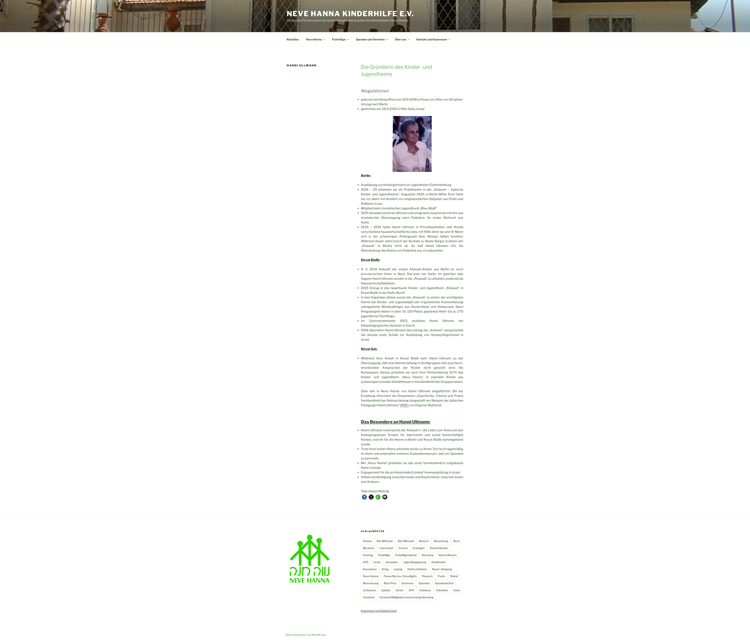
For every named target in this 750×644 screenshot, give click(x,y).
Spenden (424, 583)
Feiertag (368, 555)
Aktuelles (292, 39)
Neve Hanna (314, 39)
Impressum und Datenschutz (379, 610)
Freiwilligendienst (406, 555)
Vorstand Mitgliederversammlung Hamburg (406, 597)
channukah (386, 548)
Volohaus (425, 590)
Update (385, 590)
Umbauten (369, 590)
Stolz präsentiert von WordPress (306, 634)
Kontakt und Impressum (431, 39)
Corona (403, 548)
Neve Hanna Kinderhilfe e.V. (350, 13)
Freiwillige (339, 39)
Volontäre (442, 590)
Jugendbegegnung (414, 562)
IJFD (365, 562)
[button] (364, 497)
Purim (441, 576)
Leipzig (398, 569)
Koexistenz (370, 569)
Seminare (407, 583)
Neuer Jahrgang (442, 569)
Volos (456, 590)
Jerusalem (391, 562)
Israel (376, 562)
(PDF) (404, 405)
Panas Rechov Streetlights (400, 576)
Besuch (424, 541)
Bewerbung (441, 541)
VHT (411, 590)
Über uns (400, 39)
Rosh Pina (390, 583)
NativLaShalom (417, 569)
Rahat (454, 576)
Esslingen (419, 548)
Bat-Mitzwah (406, 541)
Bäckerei (368, 548)
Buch (456, 541)
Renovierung (371, 583)
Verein (400, 590)
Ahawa (367, 541)
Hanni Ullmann (447, 555)
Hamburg (427, 555)
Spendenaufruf (444, 583)
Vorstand (368, 597)
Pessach (427, 576)
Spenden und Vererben (370, 39)
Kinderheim (438, 562)
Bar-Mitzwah (385, 541)
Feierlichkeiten (439, 548)
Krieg (385, 569)
